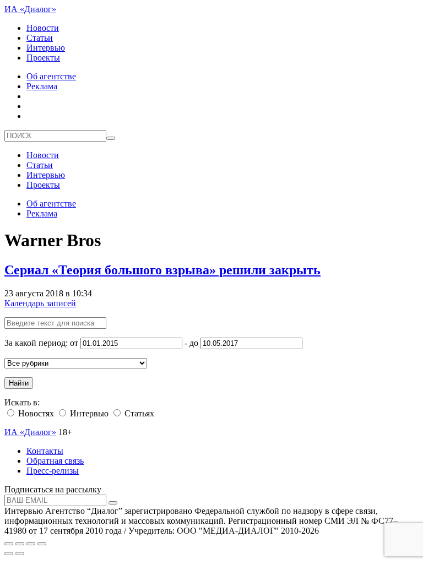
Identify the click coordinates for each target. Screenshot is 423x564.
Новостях (35, 413)
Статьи (39, 37)
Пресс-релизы (52, 470)
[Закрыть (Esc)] (8, 543)
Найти (19, 383)
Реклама (41, 86)
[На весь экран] (30, 543)
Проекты (43, 57)
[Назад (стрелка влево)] (8, 553)
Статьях (138, 413)
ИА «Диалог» (30, 9)
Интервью (45, 47)
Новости (42, 27)
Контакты (44, 450)
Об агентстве (51, 76)
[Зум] (41, 543)
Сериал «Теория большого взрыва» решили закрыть (162, 270)
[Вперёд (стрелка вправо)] (19, 553)
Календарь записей (40, 303)
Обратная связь (55, 460)
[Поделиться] (19, 543)
